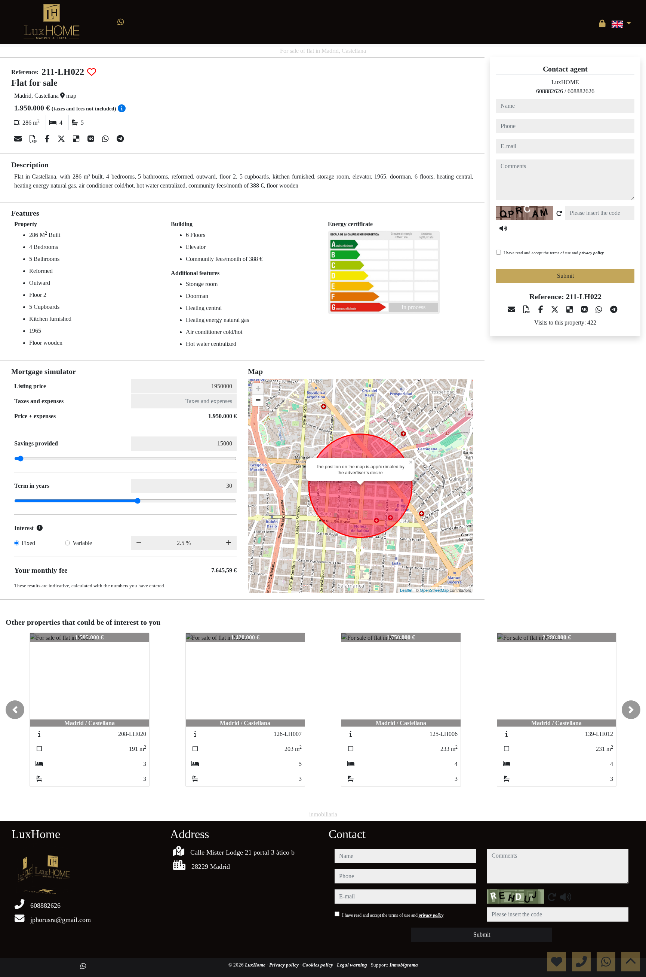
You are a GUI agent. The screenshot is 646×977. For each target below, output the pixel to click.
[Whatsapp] (120, 22)
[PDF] (34, 139)
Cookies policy (318, 965)
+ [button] (258, 388)
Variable (82, 543)
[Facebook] (48, 139)
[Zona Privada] (602, 23)
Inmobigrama (404, 965)
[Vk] (91, 139)
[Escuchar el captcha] (503, 228)
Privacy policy (284, 965)
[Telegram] (120, 139)
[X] (62, 139)
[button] (15, 709)
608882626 (549, 91)
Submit (565, 276)
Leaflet (406, 590)
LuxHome (256, 965)
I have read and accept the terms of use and (554, 252)
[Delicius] (77, 139)
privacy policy (591, 252)
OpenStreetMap (434, 590)
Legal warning (352, 965)
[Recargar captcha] (559, 213)
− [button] (258, 400)
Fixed (28, 543)
